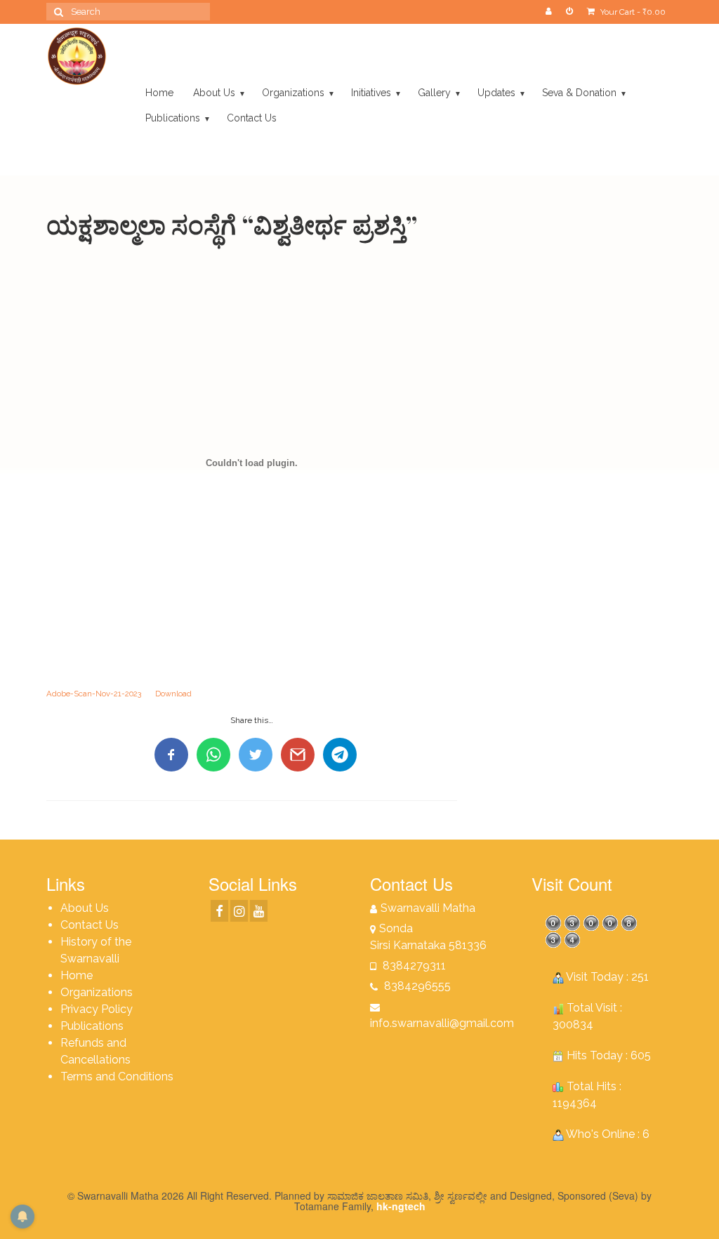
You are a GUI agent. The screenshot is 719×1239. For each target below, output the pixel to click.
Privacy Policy (96, 1009)
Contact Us (89, 925)
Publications (92, 1026)
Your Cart (632, 12)
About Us (84, 908)
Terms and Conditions (116, 1076)
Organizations (96, 992)
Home (76, 975)
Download (173, 693)
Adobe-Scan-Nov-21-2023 (93, 693)
